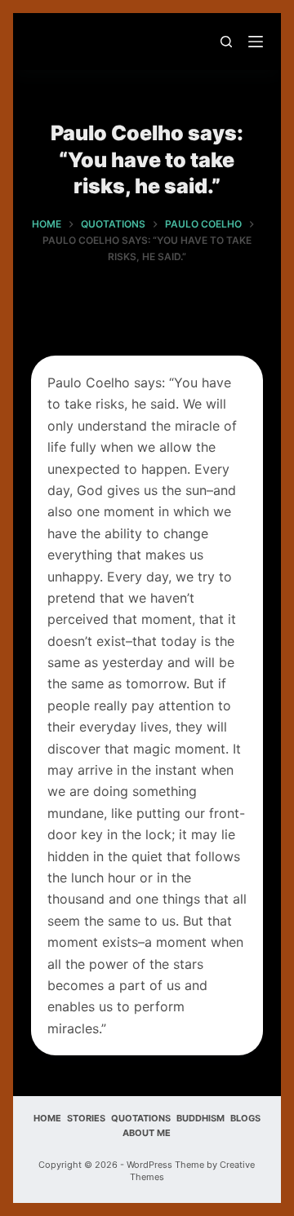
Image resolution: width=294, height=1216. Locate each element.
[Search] (226, 41)
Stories (86, 1118)
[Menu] (255, 41)
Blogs (245, 1118)
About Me (146, 1133)
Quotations (141, 1118)
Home (47, 1118)
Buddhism (200, 1118)
